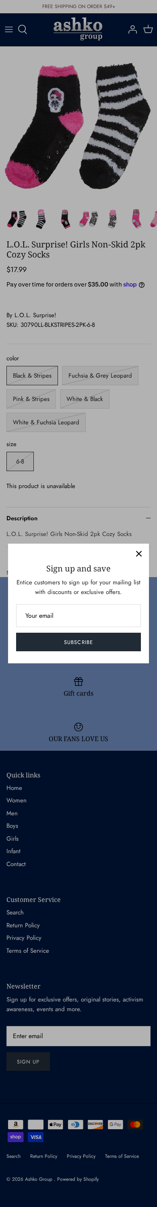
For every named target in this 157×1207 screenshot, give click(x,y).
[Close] (139, 554)
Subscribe (78, 642)
